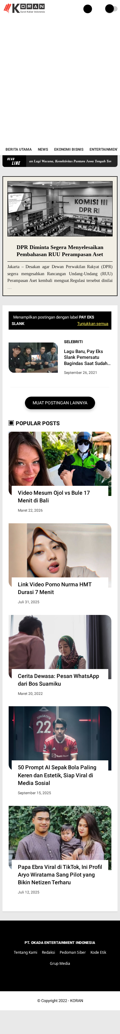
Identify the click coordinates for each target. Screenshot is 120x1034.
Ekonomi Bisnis (68, 149)
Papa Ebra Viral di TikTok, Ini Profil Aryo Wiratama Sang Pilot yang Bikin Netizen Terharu (60, 874)
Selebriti (73, 341)
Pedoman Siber (73, 952)
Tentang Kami (25, 952)
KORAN (76, 1000)
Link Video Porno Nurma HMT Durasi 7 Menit (54, 588)
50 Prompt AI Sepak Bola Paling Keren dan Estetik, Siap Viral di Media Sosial (57, 775)
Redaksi (48, 952)
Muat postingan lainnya (60, 402)
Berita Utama (19, 149)
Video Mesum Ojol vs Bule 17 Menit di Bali (54, 496)
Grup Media (60, 963)
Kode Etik (98, 952)
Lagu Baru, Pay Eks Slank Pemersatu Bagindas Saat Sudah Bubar (85, 358)
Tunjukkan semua (92, 323)
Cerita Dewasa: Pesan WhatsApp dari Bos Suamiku (58, 680)
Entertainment (104, 149)
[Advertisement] (60, 81)
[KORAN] (24, 14)
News (43, 149)
